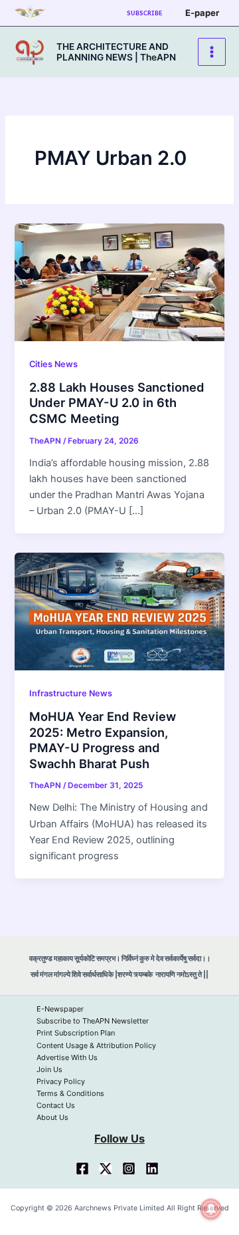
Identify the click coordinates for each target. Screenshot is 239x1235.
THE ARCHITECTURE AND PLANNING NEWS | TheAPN (116, 52)
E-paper (202, 12)
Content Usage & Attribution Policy (96, 1045)
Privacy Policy (61, 1081)
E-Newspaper (60, 1009)
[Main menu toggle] (212, 52)
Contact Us (56, 1105)
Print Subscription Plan (76, 1032)
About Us (52, 1117)
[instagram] (128, 1168)
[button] (144, 13)
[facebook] (82, 1168)
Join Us (49, 1069)
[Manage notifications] (211, 1209)
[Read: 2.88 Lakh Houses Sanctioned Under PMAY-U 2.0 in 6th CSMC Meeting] (119, 281)
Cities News (53, 364)
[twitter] (105, 1168)
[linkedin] (152, 1168)
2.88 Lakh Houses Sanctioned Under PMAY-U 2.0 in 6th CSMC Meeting (116, 403)
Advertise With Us (67, 1057)
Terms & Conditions (70, 1093)
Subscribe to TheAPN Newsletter (93, 1021)
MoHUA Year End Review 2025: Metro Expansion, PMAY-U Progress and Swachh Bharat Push (102, 740)
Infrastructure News (70, 693)
